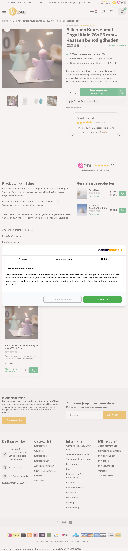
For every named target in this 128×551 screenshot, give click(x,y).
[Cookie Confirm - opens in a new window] (110, 250)
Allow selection (62, 299)
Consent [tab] (22, 259)
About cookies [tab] (64, 259)
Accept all (102, 299)
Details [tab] (105, 259)
